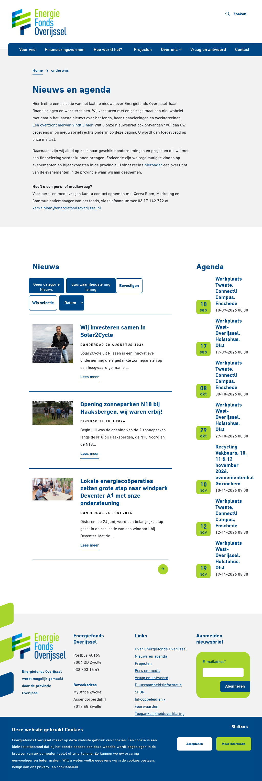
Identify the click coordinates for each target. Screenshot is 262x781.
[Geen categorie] (46, 284)
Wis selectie (43, 303)
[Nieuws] (46, 290)
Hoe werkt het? (108, 50)
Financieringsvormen (64, 50)
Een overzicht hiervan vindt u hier (62, 125)
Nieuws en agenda (151, 657)
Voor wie (27, 50)
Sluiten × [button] (240, 727)
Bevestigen (129, 286)
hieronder (153, 165)
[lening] (91, 290)
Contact (242, 50)
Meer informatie (233, 744)
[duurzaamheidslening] (91, 284)
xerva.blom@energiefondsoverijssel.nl (66, 208)
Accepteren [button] (194, 744)
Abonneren (235, 686)
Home (37, 71)
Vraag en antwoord (208, 50)
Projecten (143, 50)
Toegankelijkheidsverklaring (159, 714)
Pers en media (147, 671)
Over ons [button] (169, 50)
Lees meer (89, 377)
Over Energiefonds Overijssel (161, 649)
